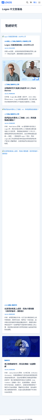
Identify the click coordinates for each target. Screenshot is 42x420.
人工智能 (13, 41)
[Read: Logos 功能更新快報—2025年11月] (14, 37)
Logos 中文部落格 (12, 9)
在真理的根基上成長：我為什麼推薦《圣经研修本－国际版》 (19, 309)
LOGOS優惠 (7, 305)
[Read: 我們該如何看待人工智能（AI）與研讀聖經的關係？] (20, 109)
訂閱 (29, 41)
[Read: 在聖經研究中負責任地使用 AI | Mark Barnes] (21, 71)
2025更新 (7, 41)
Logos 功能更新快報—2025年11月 (19, 45)
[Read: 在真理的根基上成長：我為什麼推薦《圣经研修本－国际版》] (21, 226)
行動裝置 (25, 41)
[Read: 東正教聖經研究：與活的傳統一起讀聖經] (21, 346)
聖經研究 (19, 41)
